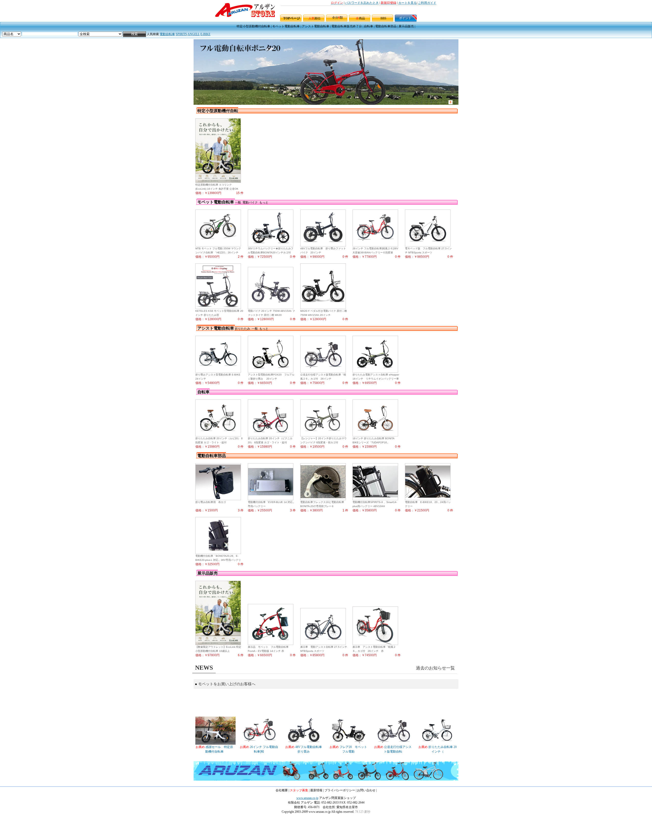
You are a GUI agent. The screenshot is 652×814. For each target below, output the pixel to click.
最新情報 (316, 790)
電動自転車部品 (386, 26)
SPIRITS (181, 34)
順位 (314, 18)
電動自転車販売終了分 (346, 26)
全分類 (337, 17)
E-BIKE (205, 34)
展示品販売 (406, 26)
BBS (383, 18)
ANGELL (193, 34)
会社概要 (282, 790)
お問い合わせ (366, 790)
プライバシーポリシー (339, 790)
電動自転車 (167, 34)
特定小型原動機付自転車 (253, 26)
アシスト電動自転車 (315, 26)
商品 (360, 18)
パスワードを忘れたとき (362, 3)
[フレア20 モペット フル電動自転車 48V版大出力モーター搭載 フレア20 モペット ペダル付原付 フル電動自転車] (348, 743)
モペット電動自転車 (286, 26)
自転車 (368, 26)
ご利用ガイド (427, 3)
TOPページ (291, 18)
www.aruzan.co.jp (307, 798)
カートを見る (407, 3)
